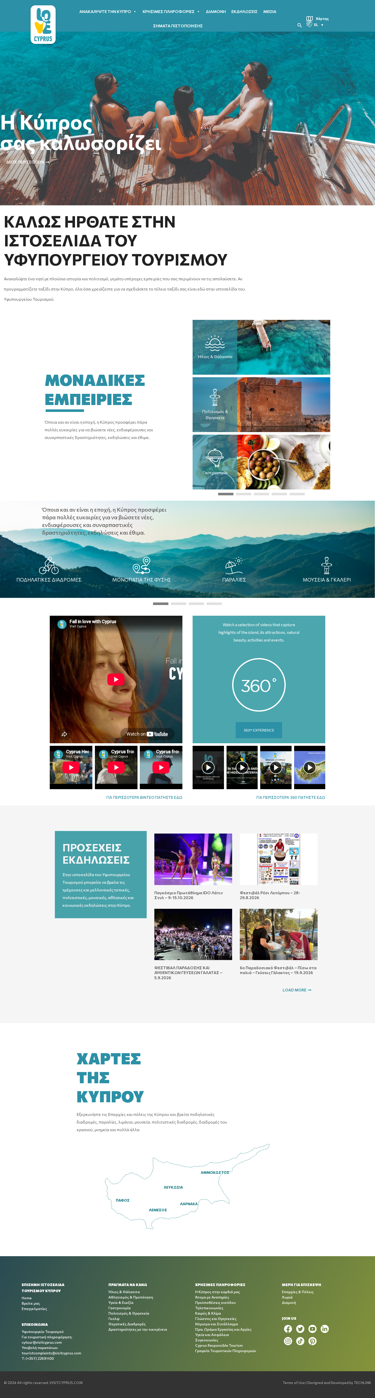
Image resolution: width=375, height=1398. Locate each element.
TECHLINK (362, 1382)
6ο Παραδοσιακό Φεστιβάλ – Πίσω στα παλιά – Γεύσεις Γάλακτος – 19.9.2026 (278, 970)
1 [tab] (225, 494)
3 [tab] (261, 494)
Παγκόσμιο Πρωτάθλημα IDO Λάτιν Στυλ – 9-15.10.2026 (188, 895)
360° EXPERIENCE (259, 730)
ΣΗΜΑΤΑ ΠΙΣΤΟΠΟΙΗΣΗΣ (178, 25)
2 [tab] (243, 494)
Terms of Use (294, 1382)
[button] (299, 24)
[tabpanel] (261, 404)
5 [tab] (297, 494)
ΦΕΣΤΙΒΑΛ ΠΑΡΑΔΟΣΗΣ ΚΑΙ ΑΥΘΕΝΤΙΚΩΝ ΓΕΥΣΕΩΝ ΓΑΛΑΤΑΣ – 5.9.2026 (188, 972)
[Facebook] (288, 1329)
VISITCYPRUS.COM (66, 1382)
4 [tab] (279, 494)
